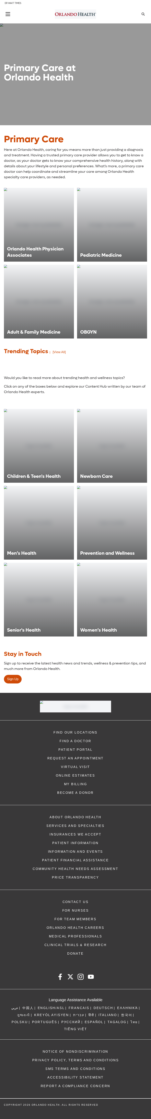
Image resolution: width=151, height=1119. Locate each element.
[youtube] (91, 977)
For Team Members (75, 919)
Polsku (20, 1022)
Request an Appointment (75, 758)
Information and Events (75, 851)
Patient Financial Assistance (75, 860)
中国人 (27, 1008)
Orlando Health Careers (75, 927)
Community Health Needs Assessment (75, 869)
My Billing (75, 784)
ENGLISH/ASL (51, 1008)
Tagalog (117, 1022)
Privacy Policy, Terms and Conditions (75, 1060)
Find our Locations (75, 732)
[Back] (8, 14)
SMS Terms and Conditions (75, 1068)
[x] (70, 977)
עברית (78, 1015)
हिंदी (91, 1015)
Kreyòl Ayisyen (51, 1015)
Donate (75, 953)
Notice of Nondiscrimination (76, 1051)
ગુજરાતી (23, 1015)
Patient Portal (75, 749)
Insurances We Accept (75, 834)
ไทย (134, 1022)
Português (44, 1022)
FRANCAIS (79, 1008)
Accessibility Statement (75, 1077)
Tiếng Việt (75, 1029)
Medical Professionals (75, 936)
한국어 (126, 1015)
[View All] (59, 352)
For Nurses (75, 910)
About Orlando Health (75, 817)
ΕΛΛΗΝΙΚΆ (127, 1008)
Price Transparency (75, 877)
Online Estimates (75, 775)
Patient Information (75, 843)
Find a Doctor (75, 741)
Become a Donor (75, 792)
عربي (14, 1008)
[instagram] (80, 977)
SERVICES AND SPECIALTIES (75, 825)
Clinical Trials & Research (75, 945)
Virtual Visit (75, 767)
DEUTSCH (103, 1008)
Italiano (108, 1015)
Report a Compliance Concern (75, 1086)
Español (94, 1022)
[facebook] (60, 977)
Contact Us (76, 902)
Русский (71, 1022)
